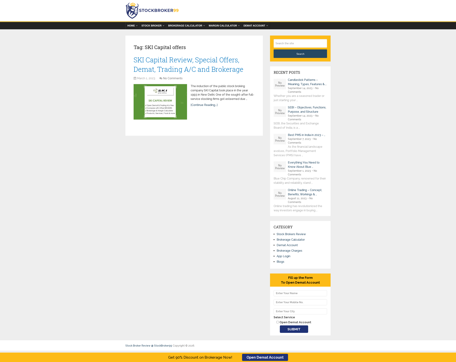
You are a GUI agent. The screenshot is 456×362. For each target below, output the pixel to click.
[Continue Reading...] (204, 105)
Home (131, 25)
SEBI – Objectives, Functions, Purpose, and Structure (307, 109)
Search (300, 53)
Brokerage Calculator (185, 25)
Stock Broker (151, 25)
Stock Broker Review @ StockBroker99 (148, 345)
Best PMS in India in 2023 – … (306, 135)
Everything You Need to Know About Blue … (304, 164)
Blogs (280, 261)
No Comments (173, 78)
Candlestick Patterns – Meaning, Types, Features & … (307, 82)
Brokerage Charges (289, 250)
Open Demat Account (265, 357)
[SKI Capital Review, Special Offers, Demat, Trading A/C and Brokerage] (160, 102)
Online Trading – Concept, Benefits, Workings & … (305, 192)
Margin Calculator (223, 25)
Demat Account (254, 25)
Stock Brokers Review (291, 234)
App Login (283, 256)
